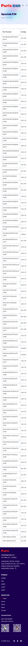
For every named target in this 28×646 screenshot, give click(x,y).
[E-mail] (20, 640)
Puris (8, 641)
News (3, 607)
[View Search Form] (23, 5)
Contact (3, 610)
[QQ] (17, 640)
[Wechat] (14, 640)
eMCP (3, 590)
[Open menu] (26, 5)
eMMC (3, 584)
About (3, 604)
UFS (2, 581)
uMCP (3, 587)
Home (3, 601)
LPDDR (3, 578)
